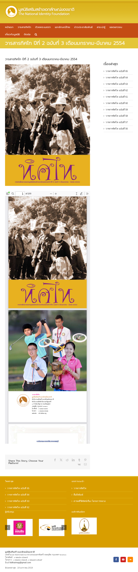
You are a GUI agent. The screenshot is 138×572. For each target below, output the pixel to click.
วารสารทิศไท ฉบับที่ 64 (117, 77)
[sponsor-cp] (53, 520)
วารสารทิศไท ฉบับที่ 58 (117, 116)
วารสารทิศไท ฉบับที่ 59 (117, 109)
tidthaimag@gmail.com (20, 562)
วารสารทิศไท (80, 488)
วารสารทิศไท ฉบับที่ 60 (117, 103)
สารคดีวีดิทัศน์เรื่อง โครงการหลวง (90, 501)
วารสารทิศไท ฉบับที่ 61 (117, 97)
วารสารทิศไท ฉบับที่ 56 (117, 128)
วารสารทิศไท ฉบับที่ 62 (117, 90)
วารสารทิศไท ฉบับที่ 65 (117, 71)
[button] (36, 34)
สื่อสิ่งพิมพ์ (78, 494)
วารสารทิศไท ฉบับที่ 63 (117, 84)
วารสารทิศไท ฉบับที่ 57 (117, 122)
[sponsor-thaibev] (21, 520)
